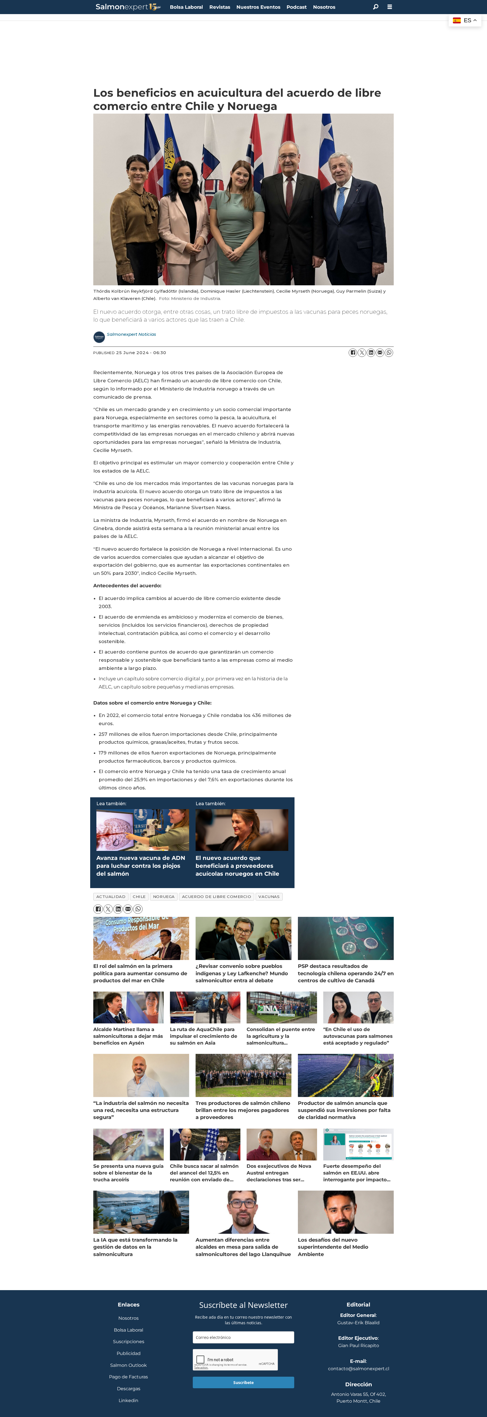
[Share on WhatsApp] (389, 352)
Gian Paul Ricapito (358, 1345)
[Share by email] (380, 352)
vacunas (269, 896)
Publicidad (129, 1354)
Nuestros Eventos (258, 7)
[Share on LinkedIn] (371, 352)
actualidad (110, 896)
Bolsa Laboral (186, 7)
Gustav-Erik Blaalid (358, 1322)
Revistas (219, 7)
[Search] (376, 7)
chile (139, 896)
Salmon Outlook (128, 1365)
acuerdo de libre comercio (216, 896)
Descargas (128, 1389)
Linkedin (128, 1401)
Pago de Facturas (128, 1377)
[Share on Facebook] (353, 352)
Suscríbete (243, 1382)
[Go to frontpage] (128, 7)
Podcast (297, 7)
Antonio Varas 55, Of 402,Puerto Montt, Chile (358, 1398)
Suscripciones (128, 1342)
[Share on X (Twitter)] (362, 352)
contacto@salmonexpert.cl (358, 1368)
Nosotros (324, 7)
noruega (164, 896)
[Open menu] (390, 7)
